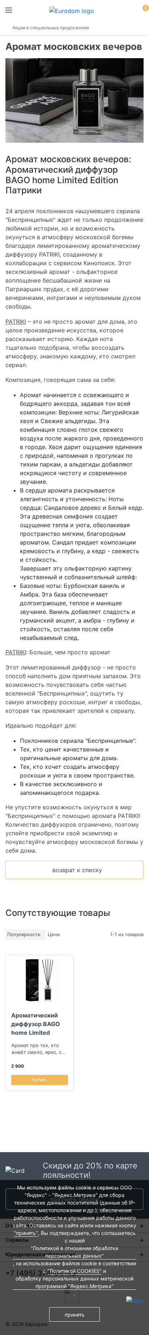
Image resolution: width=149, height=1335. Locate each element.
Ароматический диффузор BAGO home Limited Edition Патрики (35, 1024)
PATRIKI (15, 321)
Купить (39, 1079)
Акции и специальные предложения (50, 27)
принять (75, 1315)
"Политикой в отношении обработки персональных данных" (74, 1252)
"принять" (26, 1233)
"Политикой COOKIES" (74, 1271)
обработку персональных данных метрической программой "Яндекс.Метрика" (74, 1282)
